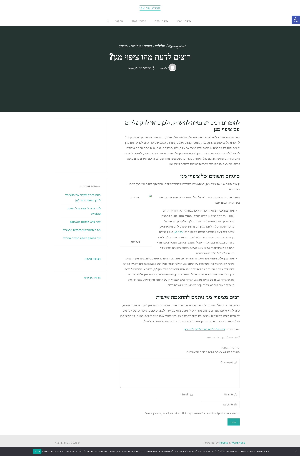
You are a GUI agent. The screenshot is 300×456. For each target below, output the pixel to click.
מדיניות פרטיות (92, 277)
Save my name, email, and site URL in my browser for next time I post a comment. (190, 413)
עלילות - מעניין (130, 46)
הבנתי (37, 451)
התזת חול (232, 337)
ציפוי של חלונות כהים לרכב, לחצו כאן (204, 329)
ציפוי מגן (178, 231)
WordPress (238, 442)
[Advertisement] (50, 145)
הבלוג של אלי (150, 8)
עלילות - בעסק (154, 46)
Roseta (223, 442)
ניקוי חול (221, 337)
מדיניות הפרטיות (49, 451)
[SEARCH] (107, 21)
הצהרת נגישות (93, 258)
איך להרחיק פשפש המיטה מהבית (82, 238)
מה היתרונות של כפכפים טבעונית (82, 230)
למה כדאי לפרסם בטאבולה (85, 221)
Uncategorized (176, 46)
